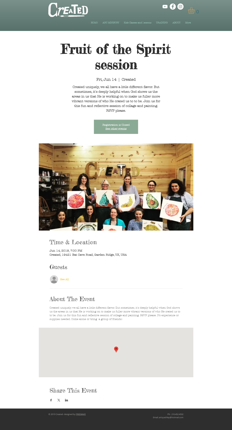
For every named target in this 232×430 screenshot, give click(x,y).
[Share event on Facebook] (51, 400)
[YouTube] (165, 6)
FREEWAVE (81, 414)
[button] (195, 10)
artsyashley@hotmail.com (171, 417)
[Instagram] (180, 6)
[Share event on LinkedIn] (66, 400)
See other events (116, 128)
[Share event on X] (58, 400)
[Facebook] (173, 6)
